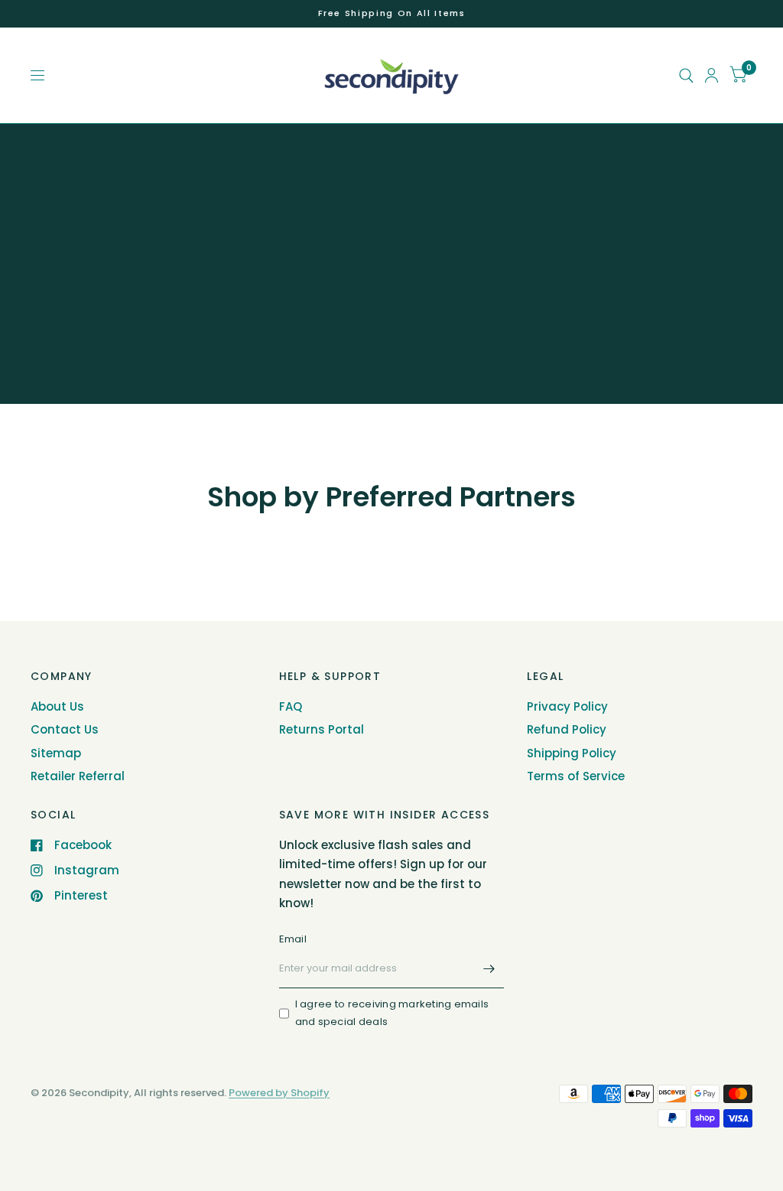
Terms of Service (576, 776)
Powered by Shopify (279, 1092)
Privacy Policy (567, 706)
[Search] (686, 75)
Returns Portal (321, 729)
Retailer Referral (78, 776)
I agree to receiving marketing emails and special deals (392, 1013)
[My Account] (711, 75)
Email (293, 939)
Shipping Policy (571, 753)
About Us (57, 706)
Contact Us (65, 729)
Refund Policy (566, 729)
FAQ (290, 706)
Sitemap (56, 753)
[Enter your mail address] (488, 968)
